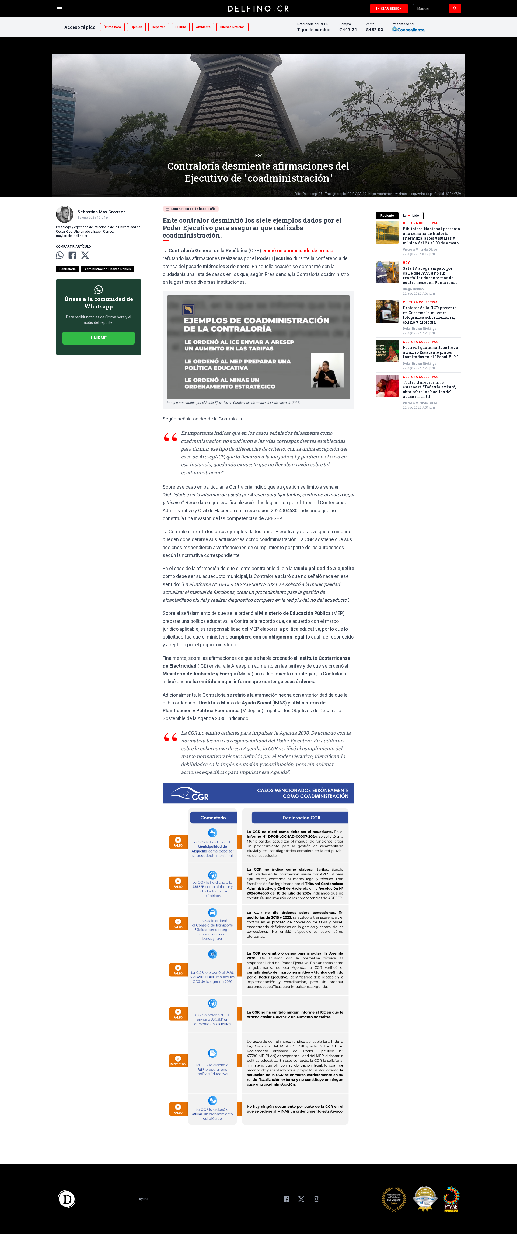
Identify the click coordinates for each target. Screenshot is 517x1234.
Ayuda (143, 1199)
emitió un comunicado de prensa (297, 250)
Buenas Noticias (232, 27)
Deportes (159, 27)
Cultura (180, 27)
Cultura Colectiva (420, 223)
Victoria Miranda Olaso (420, 249)
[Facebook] (286, 1199)
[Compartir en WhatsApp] (60, 255)
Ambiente (203, 27)
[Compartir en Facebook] (72, 255)
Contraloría (67, 269)
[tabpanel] (418, 315)
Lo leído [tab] (411, 216)
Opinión (136, 27)
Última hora (112, 27)
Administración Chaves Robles (107, 269)
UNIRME (99, 338)
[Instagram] (316, 1199)
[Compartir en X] (85, 255)
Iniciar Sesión (389, 8)
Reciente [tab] (387, 216)
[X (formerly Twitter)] (301, 1199)
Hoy (258, 155)
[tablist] (418, 215)
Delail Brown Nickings (419, 329)
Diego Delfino (413, 289)
